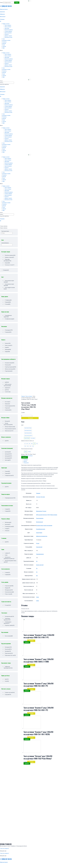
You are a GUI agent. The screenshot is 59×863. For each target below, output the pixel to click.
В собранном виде (9, 318)
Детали (25, 461)
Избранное (2, 14)
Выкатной (8, 649)
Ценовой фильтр (5, 242)
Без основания (9, 635)
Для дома (8, 456)
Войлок (7, 403)
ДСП (7, 389)
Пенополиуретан (10, 405)
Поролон (7, 408)
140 (27, 446)
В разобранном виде (40, 529)
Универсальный (9, 475)
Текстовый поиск (5, 231)
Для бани (8, 451)
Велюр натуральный (10, 426)
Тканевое (8, 332)
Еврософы (7, 28)
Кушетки (6, 34)
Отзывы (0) (26, 462)
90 (29, 443)
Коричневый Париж (27, 427)
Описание (26, 459)
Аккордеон (8, 647)
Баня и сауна (8, 345)
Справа (7, 511)
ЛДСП (7, 391)
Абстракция (8, 522)
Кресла (7, 262)
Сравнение (2, 11)
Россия (8, 605)
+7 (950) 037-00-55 (6, 6)
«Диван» (7, 553)
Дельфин (8, 651)
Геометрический (9, 526)
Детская (4, 43)
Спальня (4, 46)
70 (24, 443)
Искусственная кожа (10, 428)
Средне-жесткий (10, 692)
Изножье (8, 364)
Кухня (3, 44)
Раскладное (8, 330)
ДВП (7, 382)
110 (34, 443)
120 (36, 443)
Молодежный (9, 590)
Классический (9, 585)
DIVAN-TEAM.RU (6, 844)
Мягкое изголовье (10, 369)
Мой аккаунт (2, 16)
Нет (7, 681)
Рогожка (44, 511)
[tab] (41, 460)
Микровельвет (9, 430)
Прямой (8, 302)
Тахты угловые (8, 26)
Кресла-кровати (8, 32)
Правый (7, 473)
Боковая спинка (9, 362)
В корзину (30, 418)
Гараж (7, 351)
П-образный (8, 300)
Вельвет (7, 421)
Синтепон (8, 410)
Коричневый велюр (27, 430)
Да (6, 440)
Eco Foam (7, 401)
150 (30, 446)
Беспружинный (9, 616)
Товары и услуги (5, 23)
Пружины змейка (9, 625)
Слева (7, 509)
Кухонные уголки (8, 37)
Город (7, 528)
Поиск (1, 2)
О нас (3, 38)
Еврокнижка (9, 653)
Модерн (7, 587)
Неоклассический (9, 592)
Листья (7, 530)
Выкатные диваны (9, 29)
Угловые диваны (8, 31)
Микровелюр (39, 511)
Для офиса (8, 458)
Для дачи (8, 453)
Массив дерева (53, 514)
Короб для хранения (10, 367)
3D (6, 555)
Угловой (7, 304)
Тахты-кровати (8, 25)
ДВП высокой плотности (41, 514)
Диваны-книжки (8, 35)
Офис (3, 48)
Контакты (4, 41)
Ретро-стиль (8, 594)
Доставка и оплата (6, 40)
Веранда (8, 349)
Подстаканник (8, 371)
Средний (8, 694)
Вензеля (7, 524)
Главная (23, 396)
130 (25, 446)
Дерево (7, 387)
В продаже (6, 270)
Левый (7, 471)
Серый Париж (39, 532)
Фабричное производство (41, 536)
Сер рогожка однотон (28, 435)
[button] (29, 50)
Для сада (8, 460)
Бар (7, 347)
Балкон (7, 343)
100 (31, 443)
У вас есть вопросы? (4, 848)
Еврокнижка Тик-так (10, 655)
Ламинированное (10, 497)
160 (32, 446)
